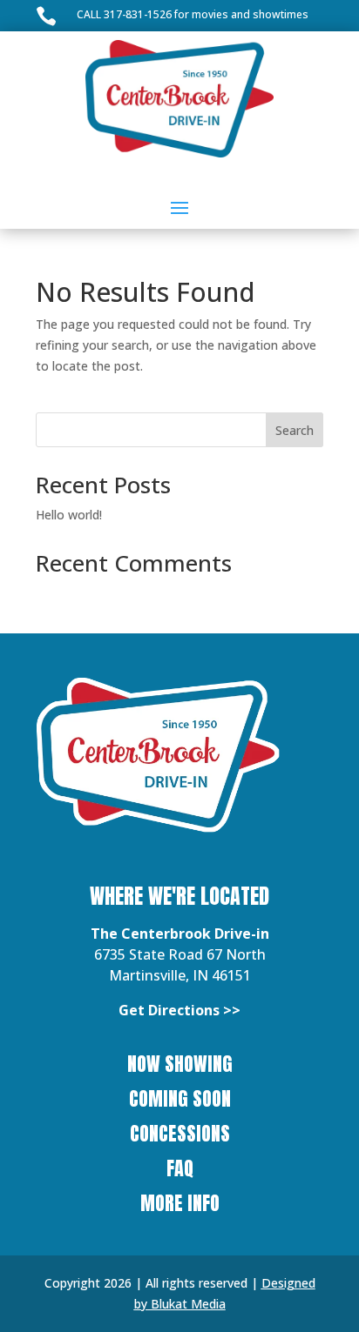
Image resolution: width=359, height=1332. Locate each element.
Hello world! (69, 514)
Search (294, 430)
